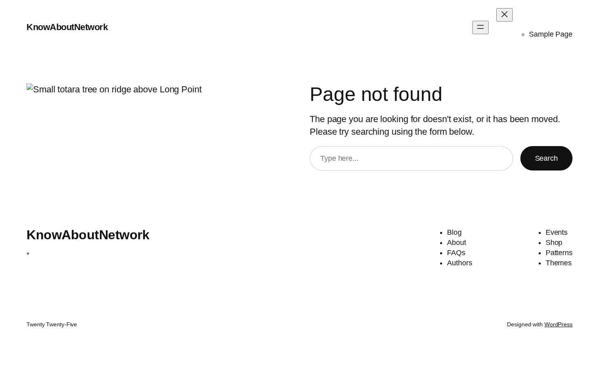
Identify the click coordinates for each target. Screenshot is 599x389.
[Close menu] (504, 15)
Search (546, 158)
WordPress (558, 324)
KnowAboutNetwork (67, 27)
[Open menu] (480, 27)
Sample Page (551, 34)
